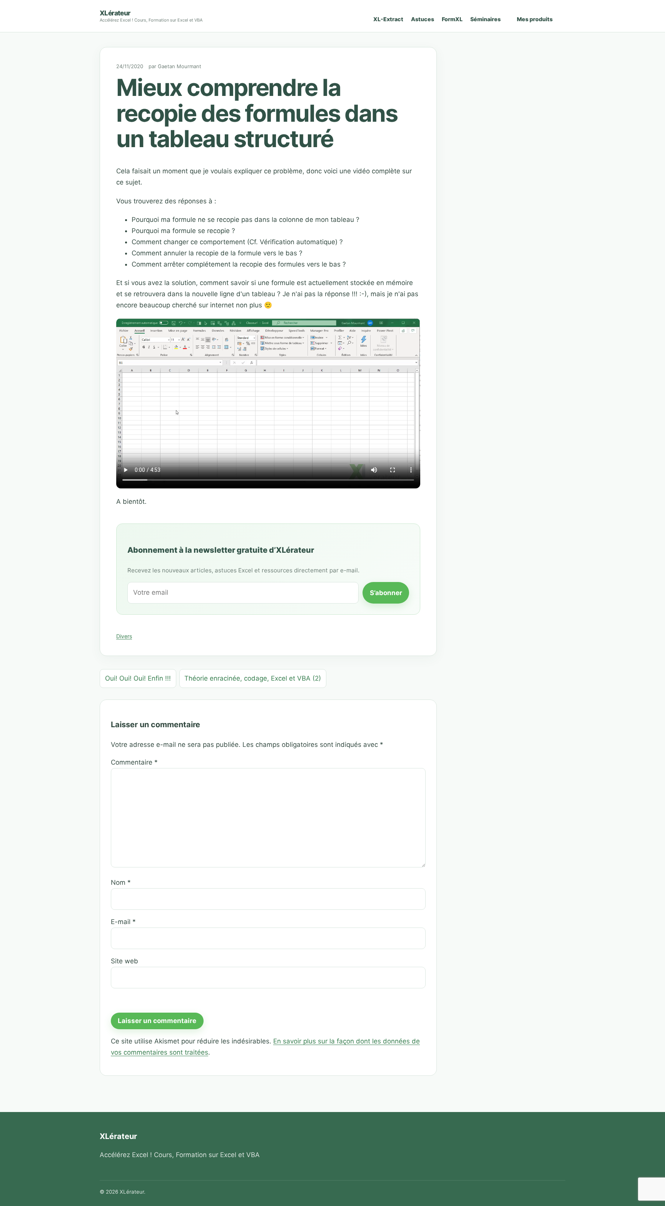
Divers (124, 636)
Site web (124, 961)
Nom (121, 882)
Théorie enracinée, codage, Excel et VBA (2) (252, 678)
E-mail (123, 922)
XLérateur (115, 13)
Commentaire (134, 762)
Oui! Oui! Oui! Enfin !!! (138, 678)
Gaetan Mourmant (179, 66)
